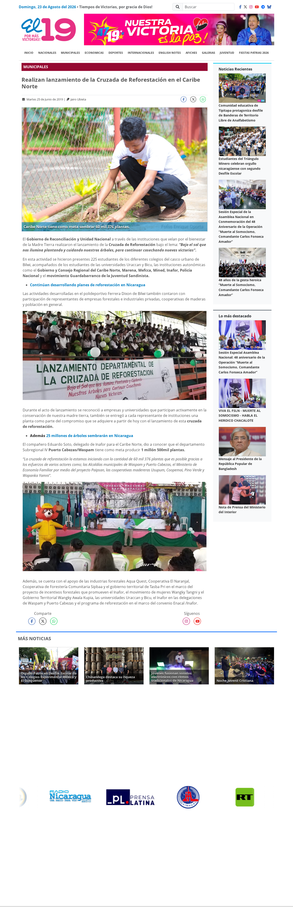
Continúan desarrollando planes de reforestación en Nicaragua (87, 284)
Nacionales (47, 53)
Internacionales (141, 53)
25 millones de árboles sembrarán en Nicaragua (89, 435)
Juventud (227, 53)
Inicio (28, 53)
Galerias (208, 53)
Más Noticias (34, 638)
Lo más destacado (235, 316)
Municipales (70, 53)
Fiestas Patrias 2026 (254, 53)
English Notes (170, 53)
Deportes (116, 53)
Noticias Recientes (235, 69)
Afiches (191, 53)
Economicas (94, 53)
